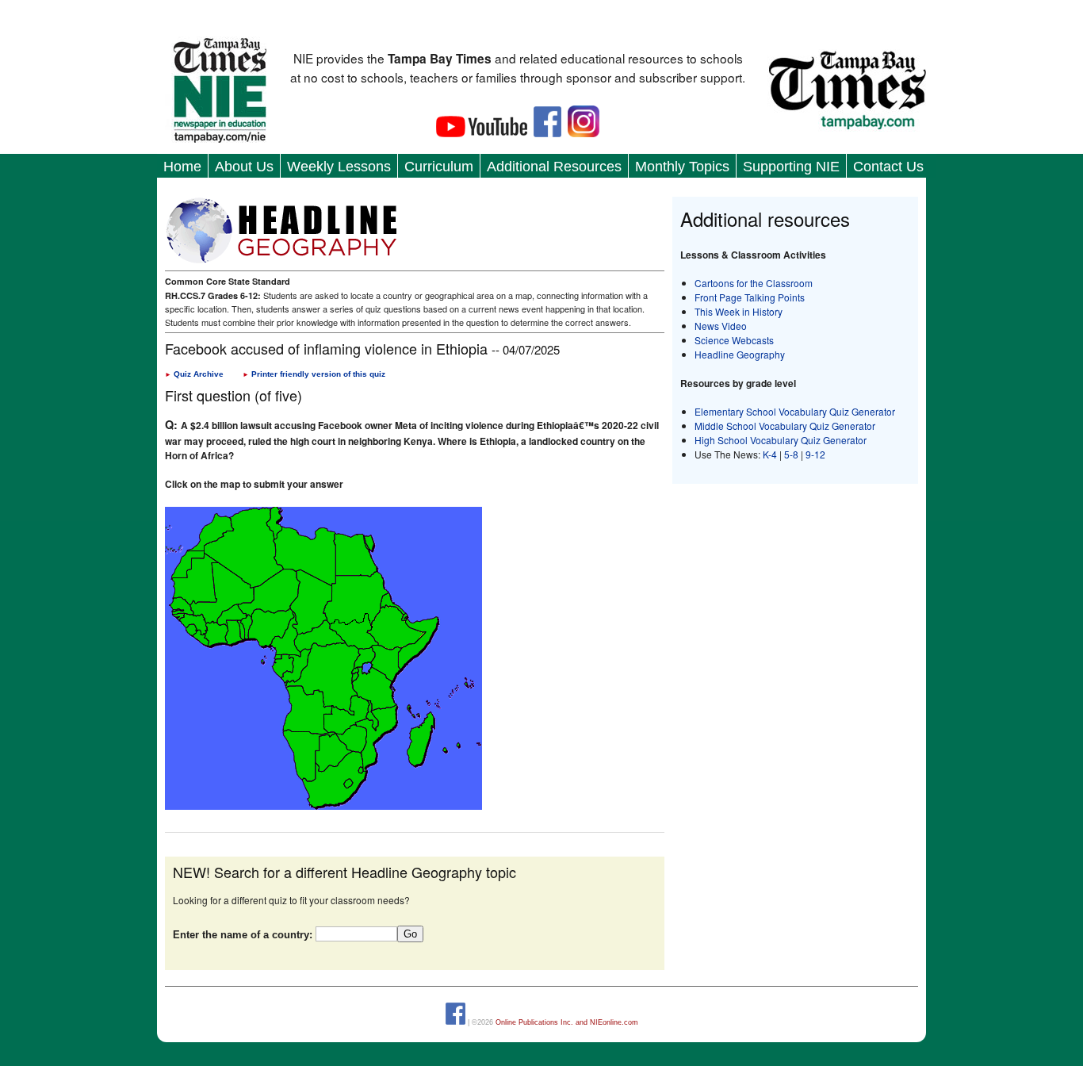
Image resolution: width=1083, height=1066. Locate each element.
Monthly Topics (682, 166)
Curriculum (438, 166)
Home (182, 166)
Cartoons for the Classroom (754, 283)
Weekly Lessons (339, 166)
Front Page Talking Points (750, 297)
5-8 (792, 454)
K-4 (770, 454)
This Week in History (739, 311)
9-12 (815, 454)
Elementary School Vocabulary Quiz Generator (795, 411)
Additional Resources (554, 166)
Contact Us (888, 166)
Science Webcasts (734, 340)
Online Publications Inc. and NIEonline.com (567, 1022)
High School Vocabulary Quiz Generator (781, 440)
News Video (721, 325)
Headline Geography (740, 354)
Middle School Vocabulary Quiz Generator (785, 425)
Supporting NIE (791, 166)
